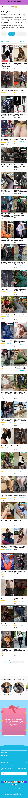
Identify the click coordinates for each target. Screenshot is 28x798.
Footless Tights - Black (7, 314)
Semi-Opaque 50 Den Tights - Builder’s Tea (20, 138)
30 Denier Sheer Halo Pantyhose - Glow (20, 521)
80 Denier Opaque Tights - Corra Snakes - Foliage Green (20, 289)
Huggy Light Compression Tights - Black (20, 651)
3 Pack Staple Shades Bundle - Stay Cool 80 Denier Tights (7, 139)
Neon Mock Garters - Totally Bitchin (20, 572)
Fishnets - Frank (18, 470)
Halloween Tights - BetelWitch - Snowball (7, 115)
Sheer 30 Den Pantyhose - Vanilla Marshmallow (19, 341)
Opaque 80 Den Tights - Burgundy (7, 546)
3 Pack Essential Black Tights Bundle (20, 115)
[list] (14, 34)
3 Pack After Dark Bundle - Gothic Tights (20, 191)
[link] (22, 6)
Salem (2, 367)
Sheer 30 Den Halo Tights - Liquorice (19, 546)
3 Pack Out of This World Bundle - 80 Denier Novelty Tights (7, 215)
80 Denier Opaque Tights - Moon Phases (20, 263)
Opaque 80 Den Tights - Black (20, 64)
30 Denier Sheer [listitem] (21, 34)
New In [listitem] (4, 34)
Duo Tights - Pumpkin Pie (7, 572)
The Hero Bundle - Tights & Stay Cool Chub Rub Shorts (6, 65)
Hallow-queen (18, 623)
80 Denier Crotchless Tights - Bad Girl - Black (20, 598)
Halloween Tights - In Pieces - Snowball (20, 239)
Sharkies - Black (5, 470)
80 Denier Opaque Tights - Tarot (6, 288)
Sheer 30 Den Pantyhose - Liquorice (7, 89)
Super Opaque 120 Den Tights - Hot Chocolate (19, 394)
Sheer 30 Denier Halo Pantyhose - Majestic (20, 494)
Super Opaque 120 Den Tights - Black (19, 89)
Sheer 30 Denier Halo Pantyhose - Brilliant (7, 521)
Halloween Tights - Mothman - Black (19, 214)
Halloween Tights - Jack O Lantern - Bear (7, 239)
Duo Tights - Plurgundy (4, 624)
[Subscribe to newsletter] (25, 773)
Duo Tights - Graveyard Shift (5, 191)
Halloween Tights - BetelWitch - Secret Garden (19, 166)
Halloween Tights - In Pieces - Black (7, 263)
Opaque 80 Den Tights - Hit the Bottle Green (20, 367)
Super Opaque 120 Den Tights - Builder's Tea (7, 394)
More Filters (5, 41)
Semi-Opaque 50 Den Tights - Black (7, 165)
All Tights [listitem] (11, 34)
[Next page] (22, 662)
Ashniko (16, 446)
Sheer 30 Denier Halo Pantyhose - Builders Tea (7, 495)
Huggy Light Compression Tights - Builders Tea (7, 651)
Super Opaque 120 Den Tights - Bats (6, 419)
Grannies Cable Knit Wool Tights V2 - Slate (20, 315)
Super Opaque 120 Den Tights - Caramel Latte (20, 420)
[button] (2, 6)
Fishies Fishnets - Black (7, 446)
